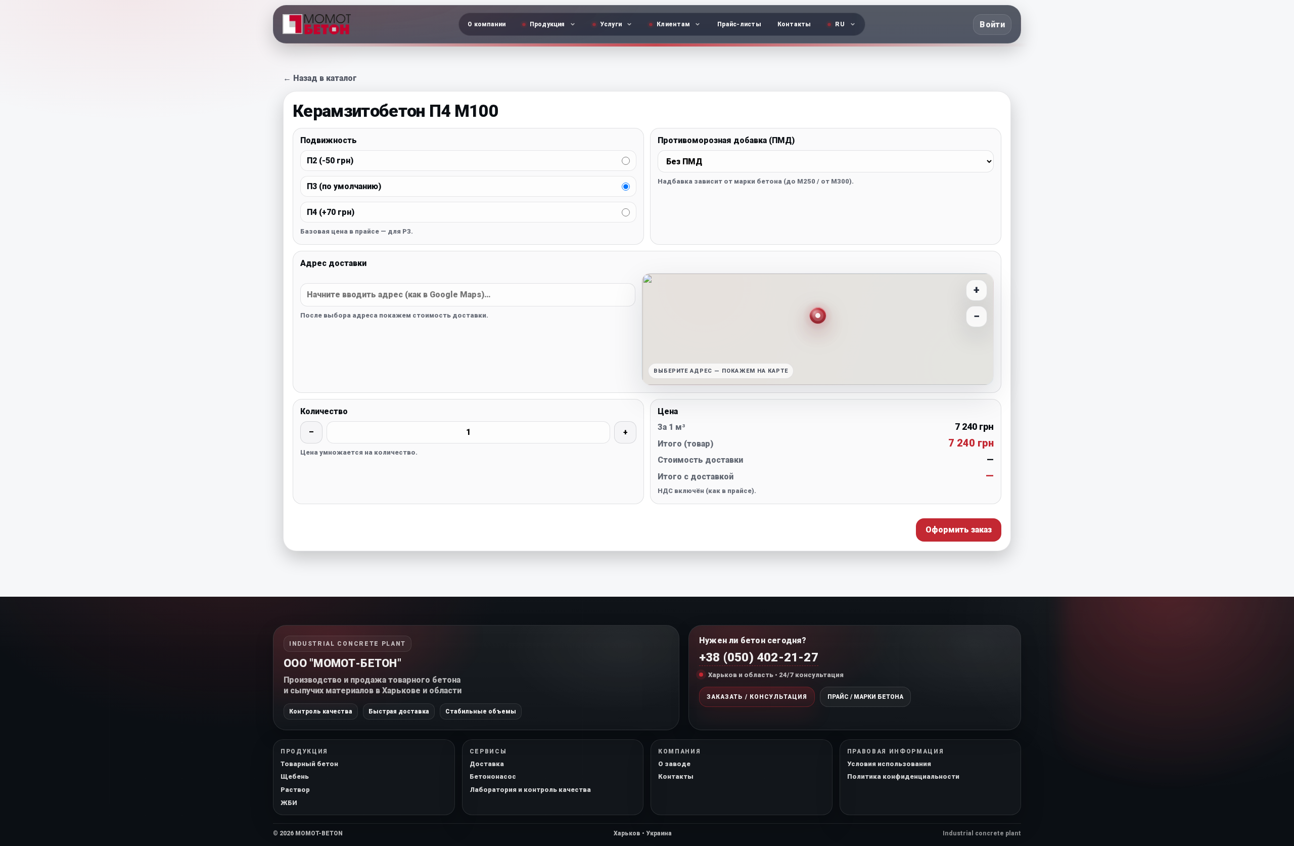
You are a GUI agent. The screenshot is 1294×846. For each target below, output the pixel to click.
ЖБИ (289, 803)
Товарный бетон (309, 764)
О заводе (674, 764)
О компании (486, 24)
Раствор (295, 789)
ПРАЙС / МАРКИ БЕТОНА (865, 696)
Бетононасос (493, 776)
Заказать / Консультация (757, 696)
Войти (992, 24)
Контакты (794, 24)
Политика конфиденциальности (903, 776)
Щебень (295, 776)
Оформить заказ (959, 530)
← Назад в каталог (320, 78)
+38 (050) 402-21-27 (758, 657)
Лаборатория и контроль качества (530, 789)
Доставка (487, 764)
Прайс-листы (739, 24)
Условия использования (889, 764)
